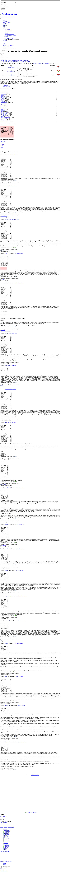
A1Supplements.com (11, 71)
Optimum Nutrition (6, 46)
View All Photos (3, 822)
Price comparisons (6, 86)
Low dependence (4, 97)
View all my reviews (14, 154)
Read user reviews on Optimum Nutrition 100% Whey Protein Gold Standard (15, 61)
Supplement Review (9, 38)
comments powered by (6, 861)
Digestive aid (3, 103)
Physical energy (4, 119)
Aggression (3, 101)
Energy (6, 33)
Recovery (7, 36)
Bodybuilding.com (11, 75)
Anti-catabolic (3, 115)
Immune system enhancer (5, 117)
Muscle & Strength (8, 29)
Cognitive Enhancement (9, 34)
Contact (2, 869)
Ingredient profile (4, 121)
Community (5, 21)
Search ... (2, 16)
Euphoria (2, 92)
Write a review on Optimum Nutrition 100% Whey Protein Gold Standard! (14, 60)
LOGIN (3, 9)
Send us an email (3, 870)
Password (3, 4)
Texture (2, 105)
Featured (5, 827)
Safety (2, 111)
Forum (4, 26)
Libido (2, 104)
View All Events (3, 816)
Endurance (3, 116)
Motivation (3, 96)
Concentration (3, 94)
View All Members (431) (5, 851)
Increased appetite (4, 113)
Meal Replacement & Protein (10, 35)
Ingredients (5, 25)
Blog (4, 27)
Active (9, 827)
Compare (4, 23)
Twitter (4, 864)
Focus (2, 95)
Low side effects (4, 118)
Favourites (5, 40)
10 (35, 775)
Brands (4, 24)
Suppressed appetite (4, 112)
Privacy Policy (3, 868)
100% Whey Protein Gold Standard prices (41, 63)
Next (37, 775)
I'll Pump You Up (11, 67)
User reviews (5, 85)
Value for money (4, 120)
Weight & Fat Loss (8, 31)
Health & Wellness (8, 30)
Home (4, 20)
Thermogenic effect (4, 102)
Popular (12, 827)
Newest (1, 827)
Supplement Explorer (7, 22)
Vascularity (3, 99)
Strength (2, 107)
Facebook (5, 863)
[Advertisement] (5, 793)
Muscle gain (3, 106)
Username (3, 2)
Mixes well (3, 110)
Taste (2, 109)
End (38, 775)
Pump (2, 100)
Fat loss (2, 98)
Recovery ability (4, 114)
